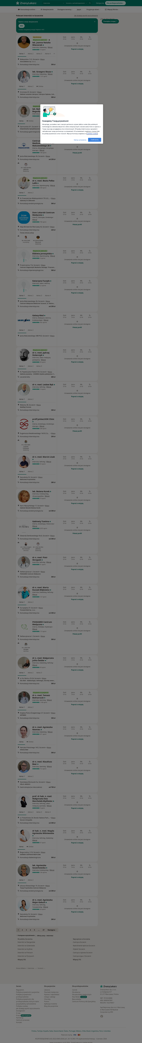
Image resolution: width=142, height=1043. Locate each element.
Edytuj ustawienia (80, 140)
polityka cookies (92, 134)
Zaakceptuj (95, 140)
